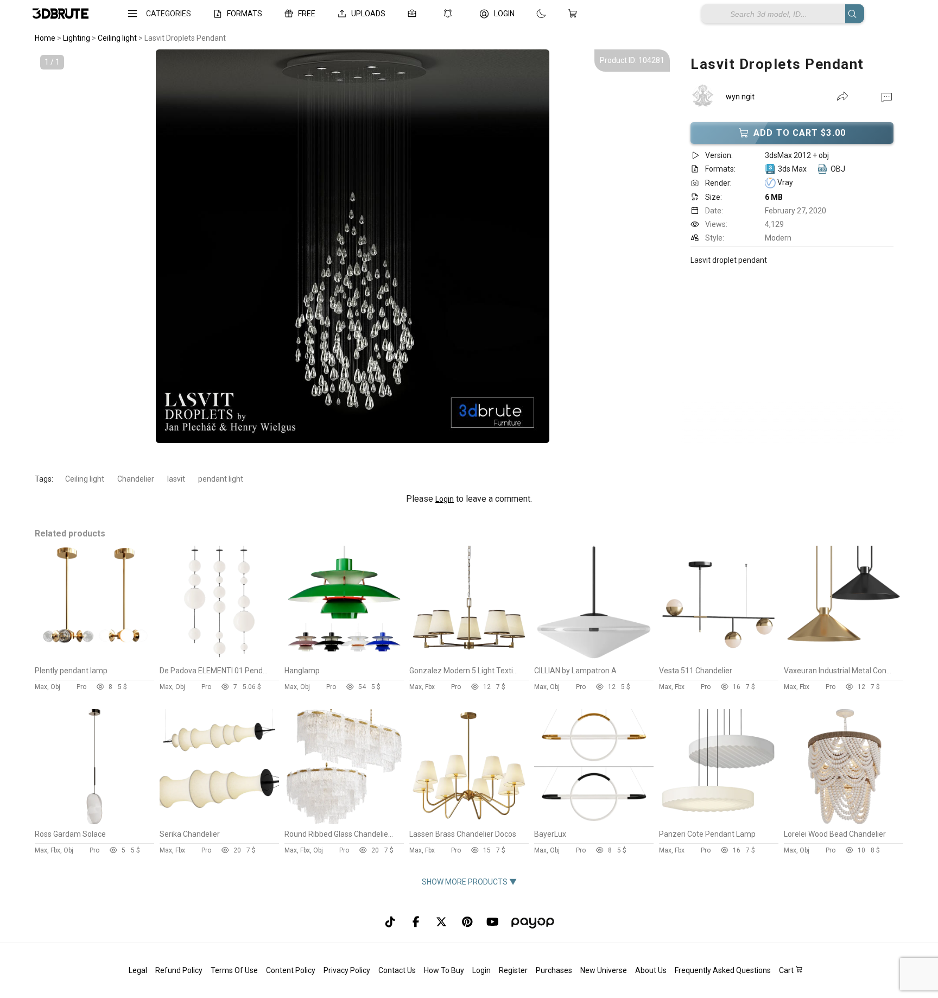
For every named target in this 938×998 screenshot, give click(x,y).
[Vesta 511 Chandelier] (718, 658)
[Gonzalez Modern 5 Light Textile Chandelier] (469, 658)
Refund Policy (178, 970)
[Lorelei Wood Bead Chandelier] (843, 821)
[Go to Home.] (60, 13)
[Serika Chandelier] (219, 821)
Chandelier (135, 479)
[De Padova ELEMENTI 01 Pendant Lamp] (219, 658)
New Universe (603, 970)
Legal (138, 970)
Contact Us (397, 970)
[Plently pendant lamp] (94, 658)
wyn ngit (740, 96)
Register (513, 970)
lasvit (176, 479)
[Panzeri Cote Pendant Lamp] (718, 821)
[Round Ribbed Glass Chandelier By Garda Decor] (344, 821)
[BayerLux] (594, 821)
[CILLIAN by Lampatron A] (594, 658)
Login (444, 499)
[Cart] (575, 13)
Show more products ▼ (469, 881)
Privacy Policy (347, 970)
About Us (651, 970)
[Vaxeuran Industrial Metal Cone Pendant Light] (843, 658)
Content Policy (290, 970)
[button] (886, 96)
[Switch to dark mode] (530, 13)
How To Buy (444, 970)
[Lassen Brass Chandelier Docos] (469, 821)
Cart (787, 970)
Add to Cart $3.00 (799, 133)
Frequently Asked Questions (723, 970)
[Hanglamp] (344, 658)
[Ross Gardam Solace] (94, 821)
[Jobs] (414, 13)
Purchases (554, 970)
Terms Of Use (234, 970)
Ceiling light (84, 479)
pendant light (220, 479)
